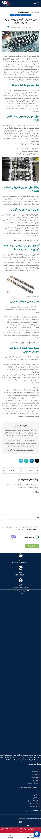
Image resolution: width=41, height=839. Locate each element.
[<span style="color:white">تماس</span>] (21, 568)
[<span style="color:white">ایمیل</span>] (21, 555)
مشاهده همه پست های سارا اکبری (20, 450)
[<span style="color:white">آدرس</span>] (21, 580)
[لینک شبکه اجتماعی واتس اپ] (26, 461)
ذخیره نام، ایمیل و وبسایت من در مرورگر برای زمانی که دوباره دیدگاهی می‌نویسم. (20, 528)
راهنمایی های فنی (16, 15)
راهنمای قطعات (23, 12)
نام (38, 517)
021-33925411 (20, 575)
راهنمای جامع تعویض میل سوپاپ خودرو (25, 240)
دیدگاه (36, 492)
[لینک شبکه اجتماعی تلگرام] (21, 461)
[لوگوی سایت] (6, 3)
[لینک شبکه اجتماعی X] (37, 461)
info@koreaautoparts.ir (20, 562)
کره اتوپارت (35, 12)
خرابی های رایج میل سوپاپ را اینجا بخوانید (24, 342)
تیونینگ (14, 61)
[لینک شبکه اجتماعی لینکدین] (32, 461)
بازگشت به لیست (21, 470)
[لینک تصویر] (20, 826)
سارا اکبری (29, 27)
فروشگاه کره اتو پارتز (8, 829)
